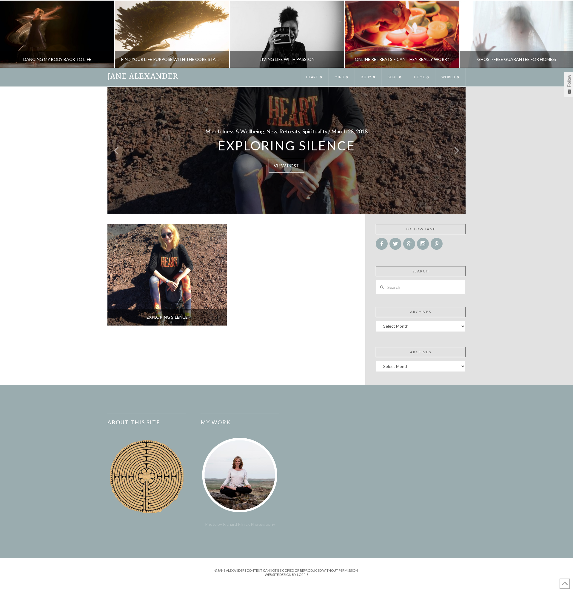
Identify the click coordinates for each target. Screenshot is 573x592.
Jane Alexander (142, 76)
